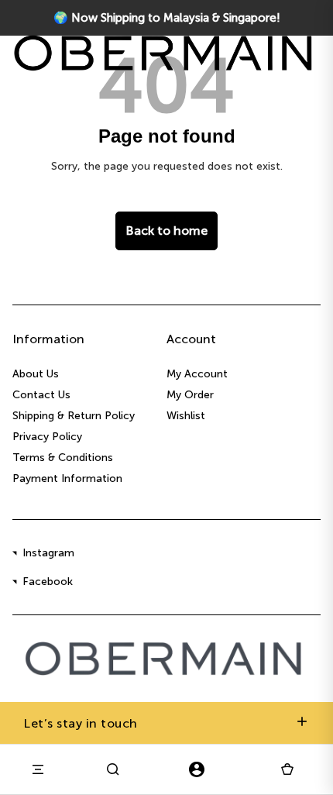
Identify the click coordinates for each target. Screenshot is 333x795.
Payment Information (67, 478)
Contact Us (41, 394)
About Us (35, 373)
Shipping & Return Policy (73, 415)
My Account (197, 373)
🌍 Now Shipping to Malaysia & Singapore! (166, 18)
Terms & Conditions (62, 457)
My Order (190, 394)
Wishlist (185, 415)
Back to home (166, 230)
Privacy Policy (47, 436)
